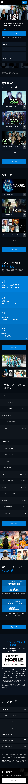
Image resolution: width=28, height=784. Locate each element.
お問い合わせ (18, 775)
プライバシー (12, 775)
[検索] (20, 2)
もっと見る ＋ (14, 152)
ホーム (3, 775)
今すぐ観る (14, 33)
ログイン (24, 2)
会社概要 (7, 775)
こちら (14, 39)
